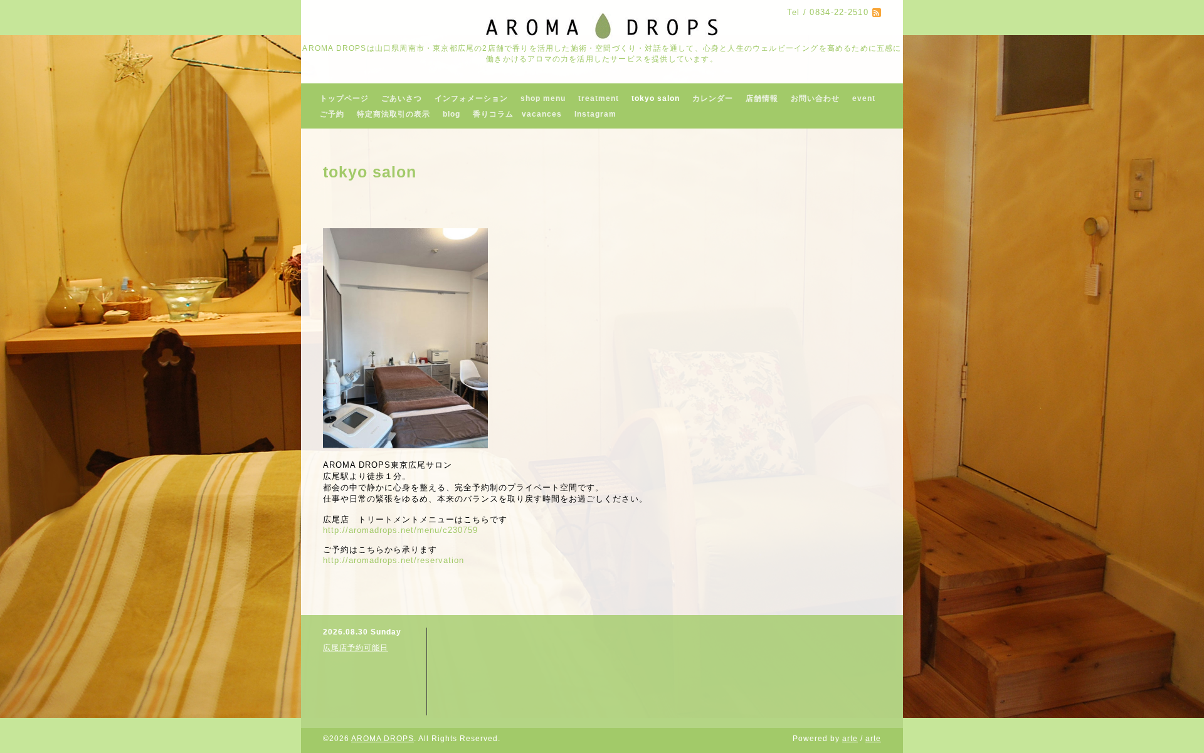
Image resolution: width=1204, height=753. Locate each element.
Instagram (595, 114)
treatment (598, 98)
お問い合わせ (815, 98)
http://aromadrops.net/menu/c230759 (400, 530)
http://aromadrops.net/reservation (393, 560)
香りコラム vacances (517, 114)
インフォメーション (471, 98)
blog (451, 114)
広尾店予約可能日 (355, 647)
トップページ (344, 98)
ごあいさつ (401, 98)
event (863, 98)
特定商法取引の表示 (393, 114)
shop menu (543, 98)
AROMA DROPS (382, 738)
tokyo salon (655, 98)
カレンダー (712, 98)
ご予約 (332, 114)
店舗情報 (762, 98)
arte (850, 738)
